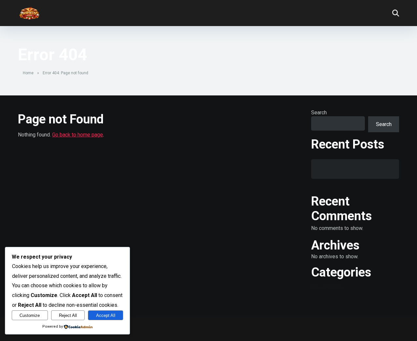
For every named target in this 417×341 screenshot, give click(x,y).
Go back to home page (77, 135)
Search (319, 112)
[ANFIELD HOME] (29, 11)
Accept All (105, 315)
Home (28, 73)
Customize (30, 315)
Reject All (68, 315)
